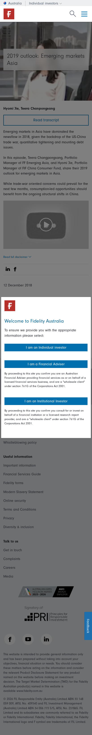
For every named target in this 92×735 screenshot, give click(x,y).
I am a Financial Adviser (46, 364)
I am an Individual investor (46, 347)
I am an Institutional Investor (46, 401)
